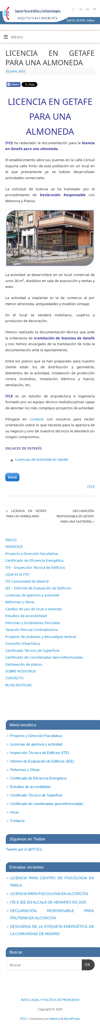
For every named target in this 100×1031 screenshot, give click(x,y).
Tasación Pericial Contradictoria (31, 629)
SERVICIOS (14, 546)
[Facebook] (72, 10)
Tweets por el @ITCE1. (24, 849)
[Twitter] (79, 10)
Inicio (12, 477)
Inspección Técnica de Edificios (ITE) (39, 753)
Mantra (55, 1018)
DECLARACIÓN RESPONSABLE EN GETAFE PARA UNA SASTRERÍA (75, 516)
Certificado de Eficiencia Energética (34, 560)
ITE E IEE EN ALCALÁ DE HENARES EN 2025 (48, 902)
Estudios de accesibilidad (26, 615)
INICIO (11, 539)
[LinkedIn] (87, 10)
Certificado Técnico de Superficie (32, 650)
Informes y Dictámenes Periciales (32, 622)
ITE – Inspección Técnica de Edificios (35, 567)
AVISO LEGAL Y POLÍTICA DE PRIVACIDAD (50, 999)
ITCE (91, 486)
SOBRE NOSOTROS (20, 671)
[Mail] (94, 10)
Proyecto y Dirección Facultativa (31, 553)
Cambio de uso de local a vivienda (33, 609)
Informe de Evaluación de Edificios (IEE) (42, 761)
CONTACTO (14, 678)
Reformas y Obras (20, 602)
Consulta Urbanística (22, 643)
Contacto (17, 821)
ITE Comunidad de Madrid (27, 581)
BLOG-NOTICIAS (18, 685)
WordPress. (72, 1018)
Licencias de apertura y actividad (32, 595)
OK (86, 964)
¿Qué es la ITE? (17, 574)
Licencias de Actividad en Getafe (41, 459)
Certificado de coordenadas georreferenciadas (46, 804)
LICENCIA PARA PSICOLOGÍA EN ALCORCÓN (49, 894)
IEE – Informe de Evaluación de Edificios (38, 588)
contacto (37, 419)
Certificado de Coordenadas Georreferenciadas (44, 657)
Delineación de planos (23, 664)
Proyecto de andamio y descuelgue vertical (40, 636)
